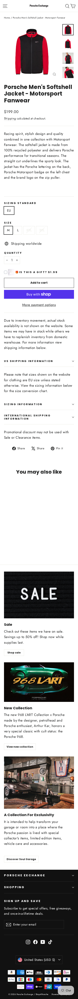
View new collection (20, 746)
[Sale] (39, 595)
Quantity (13, 252)
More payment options (39, 304)
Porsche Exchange (24, 875)
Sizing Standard (20, 203)
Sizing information (23, 404)
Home (7, 17)
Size (8, 222)
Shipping (10, 118)
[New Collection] (39, 682)
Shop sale (14, 652)
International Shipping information (27, 417)
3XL (41, 230)
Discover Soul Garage (21, 859)
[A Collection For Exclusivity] (39, 782)
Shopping (14, 887)
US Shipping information (28, 361)
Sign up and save (22, 901)
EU (9, 210)
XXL (29, 230)
